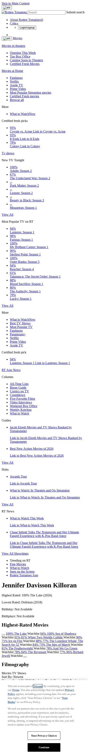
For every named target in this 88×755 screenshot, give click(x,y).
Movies (17, 38)
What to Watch (22, 114)
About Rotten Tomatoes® (26, 20)
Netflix (14, 81)
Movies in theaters (13, 46)
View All (7, 214)
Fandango (16, 77)
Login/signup (27, 27)
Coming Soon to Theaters (26, 60)
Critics (14, 23)
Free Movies (18, 564)
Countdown (17, 395)
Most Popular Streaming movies (30, 92)
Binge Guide (18, 387)
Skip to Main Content (15, 3)
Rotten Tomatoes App (24, 575)
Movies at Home (12, 71)
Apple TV (16, 85)
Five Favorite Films (22, 398)
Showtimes (21, 553)
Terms (15, 689)
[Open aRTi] (7, 7)
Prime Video (18, 89)
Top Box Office (20, 56)
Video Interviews (21, 402)
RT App (7, 370)
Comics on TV (19, 391)
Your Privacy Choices (44, 735)
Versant (37, 686)
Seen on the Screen (22, 571)
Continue (44, 747)
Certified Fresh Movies (24, 64)
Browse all (17, 100)
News (16, 370)
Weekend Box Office (23, 406)
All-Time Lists (19, 384)
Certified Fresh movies (24, 96)
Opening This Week (23, 52)
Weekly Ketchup (21, 409)
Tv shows (8, 153)
